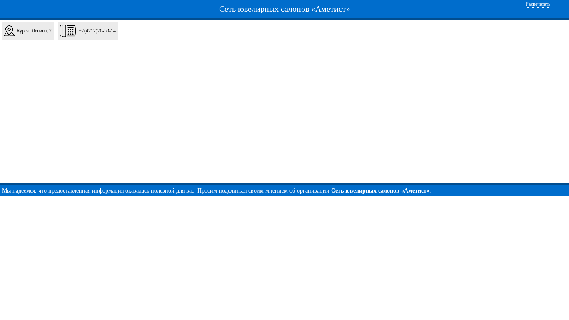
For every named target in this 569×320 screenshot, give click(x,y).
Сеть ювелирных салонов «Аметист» (284, 8)
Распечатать (538, 4)
